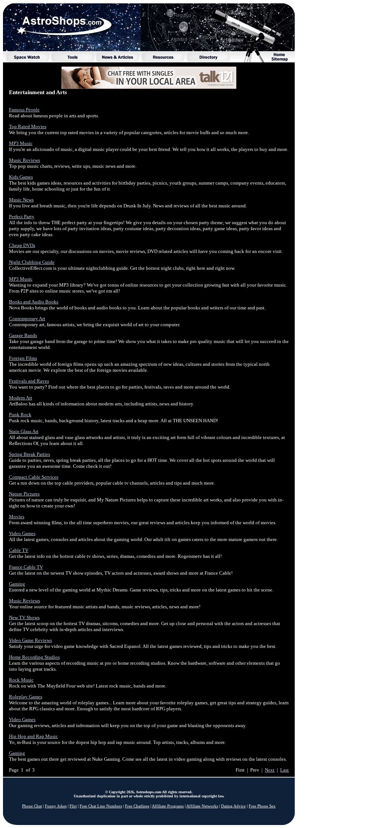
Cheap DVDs (22, 245)
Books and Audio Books (33, 302)
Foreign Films (23, 358)
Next (270, 770)
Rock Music (21, 680)
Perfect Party (21, 216)
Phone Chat (32, 806)
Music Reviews (24, 160)
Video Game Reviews (30, 640)
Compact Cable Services (33, 477)
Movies (16, 516)
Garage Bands (23, 335)
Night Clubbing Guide (32, 262)
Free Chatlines (137, 806)
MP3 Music (21, 143)
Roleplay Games (25, 696)
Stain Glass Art (24, 431)
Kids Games (21, 177)
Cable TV (18, 550)
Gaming (17, 584)
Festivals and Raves (29, 381)
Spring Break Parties (29, 454)
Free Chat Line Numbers (101, 806)
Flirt (73, 806)
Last (284, 770)
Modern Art (20, 398)
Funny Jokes (56, 806)
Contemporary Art (27, 318)
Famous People (24, 109)
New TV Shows (24, 617)
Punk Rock (20, 414)
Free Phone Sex (262, 806)
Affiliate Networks (202, 806)
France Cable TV (26, 567)
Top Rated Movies (27, 126)
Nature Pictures (24, 494)
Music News (21, 200)
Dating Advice (233, 806)
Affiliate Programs (168, 806)
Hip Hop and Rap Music (33, 736)
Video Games (22, 533)
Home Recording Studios (34, 657)
